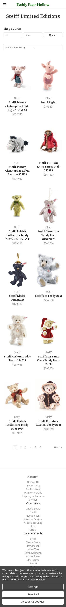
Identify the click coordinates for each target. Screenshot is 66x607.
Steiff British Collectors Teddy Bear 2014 (17, 424)
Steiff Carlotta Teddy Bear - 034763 (17, 358)
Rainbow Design (33, 553)
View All (33, 563)
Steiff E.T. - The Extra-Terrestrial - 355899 (48, 166)
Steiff (33, 512)
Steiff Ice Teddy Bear (48, 296)
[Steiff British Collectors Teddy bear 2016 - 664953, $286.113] (17, 205)
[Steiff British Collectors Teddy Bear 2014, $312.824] (17, 395)
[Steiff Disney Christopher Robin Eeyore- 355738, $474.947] (17, 141)
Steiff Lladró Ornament (17, 297)
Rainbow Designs (33, 519)
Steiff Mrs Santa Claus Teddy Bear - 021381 (48, 360)
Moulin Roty (33, 560)
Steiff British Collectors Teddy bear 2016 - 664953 (17, 235)
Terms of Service (33, 492)
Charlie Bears (33, 508)
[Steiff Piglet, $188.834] (48, 76)
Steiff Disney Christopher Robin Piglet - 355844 (17, 106)
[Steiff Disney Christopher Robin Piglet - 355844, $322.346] (17, 76)
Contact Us (33, 482)
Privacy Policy (33, 485)
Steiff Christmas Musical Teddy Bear (48, 423)
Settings (33, 587)
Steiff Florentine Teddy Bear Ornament (49, 235)
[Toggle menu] (4, 4)
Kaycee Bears (33, 556)
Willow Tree (33, 549)
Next (57, 447)
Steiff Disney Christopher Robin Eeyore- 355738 (17, 170)
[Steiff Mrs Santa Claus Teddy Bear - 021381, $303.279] (48, 330)
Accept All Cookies (33, 601)
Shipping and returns (33, 496)
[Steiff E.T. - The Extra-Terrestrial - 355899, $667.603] (48, 141)
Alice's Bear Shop (33, 522)
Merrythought (33, 515)
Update (53, 35)
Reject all (33, 594)
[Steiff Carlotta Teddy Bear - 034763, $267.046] (17, 330)
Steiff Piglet (49, 102)
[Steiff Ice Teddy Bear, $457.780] (48, 270)
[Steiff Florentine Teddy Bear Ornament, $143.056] (48, 205)
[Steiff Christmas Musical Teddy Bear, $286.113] (48, 395)
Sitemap (33, 499)
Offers (33, 530)
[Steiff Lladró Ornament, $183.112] (17, 270)
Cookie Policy (33, 489)
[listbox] (25, 47)
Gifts (33, 526)
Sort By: (9, 47)
